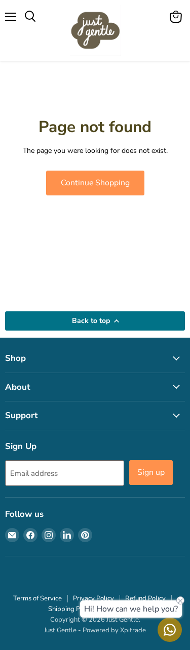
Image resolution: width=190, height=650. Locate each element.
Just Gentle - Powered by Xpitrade (95, 630)
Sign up (151, 472)
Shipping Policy (71, 609)
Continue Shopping (95, 182)
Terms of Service (37, 598)
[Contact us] (170, 630)
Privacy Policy (93, 598)
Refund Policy (145, 598)
